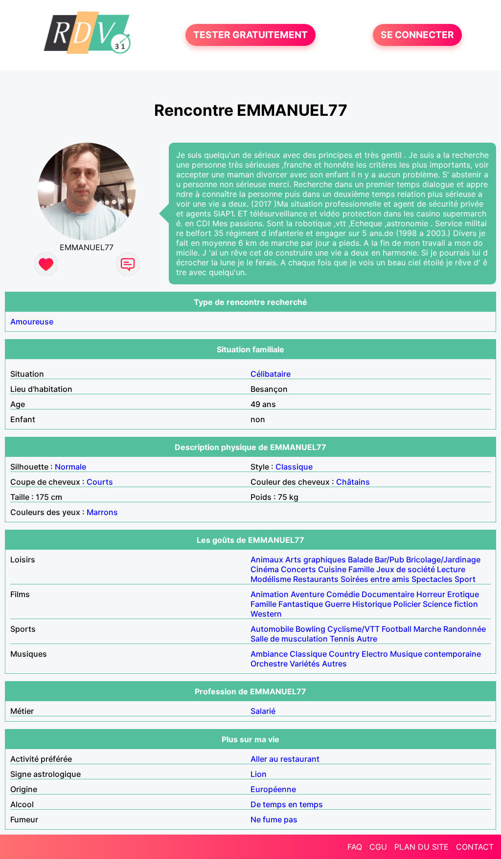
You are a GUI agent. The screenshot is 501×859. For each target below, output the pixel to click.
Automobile (272, 629)
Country (344, 654)
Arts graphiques (315, 559)
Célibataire (270, 374)
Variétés (305, 663)
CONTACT (475, 847)
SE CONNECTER (417, 35)
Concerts (298, 569)
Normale (70, 467)
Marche (427, 629)
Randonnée (464, 629)
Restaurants (316, 579)
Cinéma (264, 569)
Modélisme (270, 579)
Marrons (102, 512)
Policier (407, 604)
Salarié (262, 711)
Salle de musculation (289, 639)
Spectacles (432, 579)
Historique (371, 604)
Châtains (353, 482)
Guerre (337, 604)
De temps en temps (286, 804)
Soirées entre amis (375, 579)
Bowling (310, 629)
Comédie (343, 594)
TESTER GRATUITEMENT (250, 35)
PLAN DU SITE (421, 847)
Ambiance (269, 654)
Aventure (307, 594)
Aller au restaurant (284, 759)
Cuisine (332, 569)
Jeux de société (405, 569)
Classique (294, 467)
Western (266, 614)
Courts (100, 482)
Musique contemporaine (435, 654)
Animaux (266, 559)
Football (396, 629)
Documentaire (388, 594)
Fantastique (300, 604)
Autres (334, 663)
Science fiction (450, 604)
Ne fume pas (273, 819)
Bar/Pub (389, 559)
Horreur (430, 594)
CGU (378, 847)
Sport (465, 579)
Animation (269, 594)
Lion (258, 774)
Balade (360, 559)
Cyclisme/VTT (353, 629)
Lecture (451, 569)
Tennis (342, 639)
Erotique (463, 594)
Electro (375, 654)
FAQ (354, 847)
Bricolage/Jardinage (443, 559)
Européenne (273, 789)
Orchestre (269, 663)
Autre (367, 639)
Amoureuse (31, 321)
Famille (361, 569)
